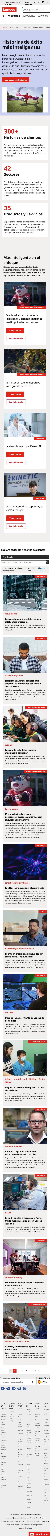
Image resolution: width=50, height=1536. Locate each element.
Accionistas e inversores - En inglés (3, 1432)
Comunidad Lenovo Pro (29, 1423)
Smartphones (20, 1466)
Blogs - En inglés (29, 1475)
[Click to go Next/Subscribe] (32, 1382)
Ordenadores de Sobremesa (20, 1443)
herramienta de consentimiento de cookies (28, 1518)
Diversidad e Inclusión (3, 1478)
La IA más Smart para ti (20, 1423)
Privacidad (8, 1518)
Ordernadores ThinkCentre (46, 1467)
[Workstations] (44, 27)
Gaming (20, 1430)
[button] (38, 2)
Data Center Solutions (46, 1499)
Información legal (3, 1458)
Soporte (37, 1420)
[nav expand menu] (3, 16)
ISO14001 (3, 1486)
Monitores (20, 1472)
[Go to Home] (9, 9)
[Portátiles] (19, 27)
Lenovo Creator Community (29, 1413)
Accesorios (20, 1477)
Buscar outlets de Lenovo (29, 1484)
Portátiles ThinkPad (46, 1413)
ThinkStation (46, 1491)
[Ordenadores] (31, 27)
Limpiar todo (41, 569)
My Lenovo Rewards (29, 1448)
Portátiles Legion (46, 1435)
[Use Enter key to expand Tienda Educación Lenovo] (34, 2)
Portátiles (20, 1415)
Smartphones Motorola (46, 1443)
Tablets (46, 1450)
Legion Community (29, 1432)
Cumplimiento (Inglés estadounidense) (3, 1445)
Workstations (20, 1435)
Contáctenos (37, 1415)
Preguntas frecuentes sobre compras (37, 1450)
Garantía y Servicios (29, 1493)
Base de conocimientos (29, 1505)
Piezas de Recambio (20, 1485)
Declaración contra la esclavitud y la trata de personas (24, 1525)
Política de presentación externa (36, 1521)
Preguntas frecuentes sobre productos (37, 1437)
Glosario (29, 1499)
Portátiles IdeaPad (46, 1428)
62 (35, 1371)
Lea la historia (16, 338)
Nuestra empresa (3, 1415)
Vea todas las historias (16, 80)
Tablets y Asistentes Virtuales (20, 1455)
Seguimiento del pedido (37, 1425)
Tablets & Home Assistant (46, 1483)
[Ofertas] (8, 27)
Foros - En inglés (29, 1467)
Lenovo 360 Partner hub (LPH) (12, 1416)
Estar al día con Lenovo (29, 1440)
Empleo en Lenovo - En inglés (3, 1466)
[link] (47, 3)
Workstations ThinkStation (46, 1456)
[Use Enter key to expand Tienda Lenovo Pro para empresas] (19, 2)
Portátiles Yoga (46, 1421)
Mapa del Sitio (19, 1521)
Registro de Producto (29, 1457)
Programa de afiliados (25, 1528)
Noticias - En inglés (3, 1422)
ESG (2, 1453)
